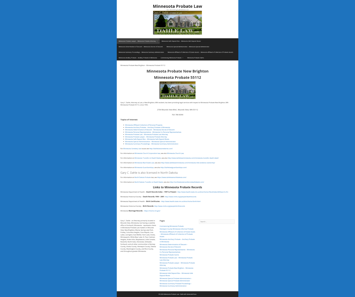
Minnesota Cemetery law (132, 148)
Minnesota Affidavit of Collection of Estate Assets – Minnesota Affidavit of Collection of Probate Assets (200, 52)
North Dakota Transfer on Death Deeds (149, 182)
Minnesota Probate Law (177, 6)
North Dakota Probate (143, 177)
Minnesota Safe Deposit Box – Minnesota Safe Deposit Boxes (181, 41)
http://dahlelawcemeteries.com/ (161, 148)
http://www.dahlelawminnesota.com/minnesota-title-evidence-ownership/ (188, 163)
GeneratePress (191, 294)
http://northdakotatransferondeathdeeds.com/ (187, 182)
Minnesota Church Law (175, 153)
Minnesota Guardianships (144, 167)
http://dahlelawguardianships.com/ (174, 167)
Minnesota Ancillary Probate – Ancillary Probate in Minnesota (138, 58)
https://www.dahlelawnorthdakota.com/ (171, 177)
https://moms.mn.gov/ (152, 211)
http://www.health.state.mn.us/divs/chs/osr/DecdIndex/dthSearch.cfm (202, 192)
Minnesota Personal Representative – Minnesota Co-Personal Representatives (153, 132)
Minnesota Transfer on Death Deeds (148, 158)
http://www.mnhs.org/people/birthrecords (169, 206)
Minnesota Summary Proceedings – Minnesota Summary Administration (141, 52)
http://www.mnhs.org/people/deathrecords (180, 197)
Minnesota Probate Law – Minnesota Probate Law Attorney (146, 134)
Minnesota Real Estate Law (144, 163)
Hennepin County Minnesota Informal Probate (176, 229)
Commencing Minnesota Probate (171, 58)
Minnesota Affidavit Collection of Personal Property (143, 125)
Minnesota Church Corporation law (147, 153)
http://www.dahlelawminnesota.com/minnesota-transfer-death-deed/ (193, 158)
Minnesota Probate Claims (195, 58)
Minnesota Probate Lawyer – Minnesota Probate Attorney (137, 41)
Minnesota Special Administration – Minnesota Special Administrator (187, 47)
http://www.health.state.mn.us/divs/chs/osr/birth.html (181, 201)
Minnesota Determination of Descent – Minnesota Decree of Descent (141, 47)
